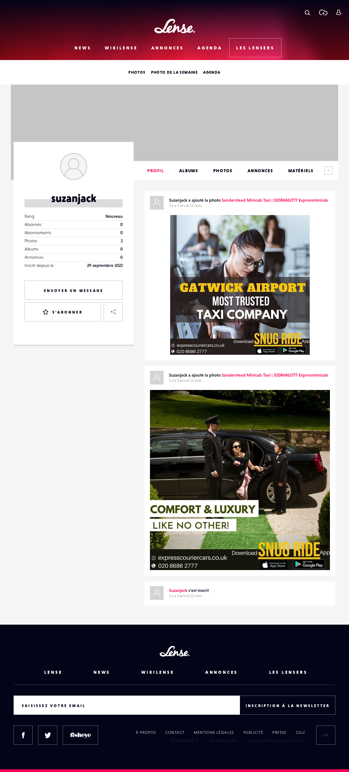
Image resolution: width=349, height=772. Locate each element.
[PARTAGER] (113, 311)
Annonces (167, 47)
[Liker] (297, 230)
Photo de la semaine (174, 72)
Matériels (301, 170)
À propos (146, 732)
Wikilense (121, 47)
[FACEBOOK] (23, 735)
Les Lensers (255, 47)
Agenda (209, 47)
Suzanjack (185, 343)
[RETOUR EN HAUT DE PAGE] (325, 735)
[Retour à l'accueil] (174, 26)
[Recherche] (307, 12)
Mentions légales (214, 732)
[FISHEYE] (80, 735)
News (82, 47)
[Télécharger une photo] (323, 12)
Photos (136, 72)
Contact (175, 732)
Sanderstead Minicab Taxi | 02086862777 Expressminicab (275, 200)
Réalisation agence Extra (276, 740)
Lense (53, 672)
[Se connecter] (338, 12)
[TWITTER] (47, 735)
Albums (188, 170)
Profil (155, 170)
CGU (300, 732)
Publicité (253, 732)
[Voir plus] (328, 170)
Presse (279, 732)
